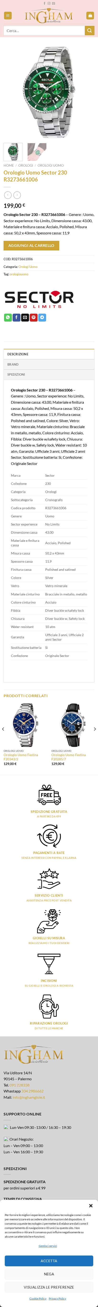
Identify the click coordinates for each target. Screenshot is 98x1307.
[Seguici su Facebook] (44, 3)
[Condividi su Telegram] (42, 318)
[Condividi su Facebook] (16, 318)
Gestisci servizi (48, 1246)
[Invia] (89, 30)
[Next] (86, 92)
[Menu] (8, 16)
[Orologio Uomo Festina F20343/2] (25, 725)
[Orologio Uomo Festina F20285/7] (72, 725)
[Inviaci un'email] (53, 3)
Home (9, 165)
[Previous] (11, 92)
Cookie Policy (37, 1298)
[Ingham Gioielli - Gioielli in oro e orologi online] (49, 15)
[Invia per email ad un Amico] (25, 318)
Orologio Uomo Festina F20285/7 (68, 757)
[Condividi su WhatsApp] (8, 318)
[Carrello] (90, 16)
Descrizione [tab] (17, 354)
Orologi (25, 165)
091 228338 (19, 1085)
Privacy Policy (57, 1298)
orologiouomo (19, 274)
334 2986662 (32, 1091)
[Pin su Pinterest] (34, 318)
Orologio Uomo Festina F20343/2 (21, 757)
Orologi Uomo (51, 165)
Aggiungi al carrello (31, 245)
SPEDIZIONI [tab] (16, 374)
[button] (90, 1205)
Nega (49, 1274)
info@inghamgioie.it (29, 1097)
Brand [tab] (13, 364)
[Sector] (39, 299)
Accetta (49, 1261)
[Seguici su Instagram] (49, 3)
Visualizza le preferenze (49, 1287)
